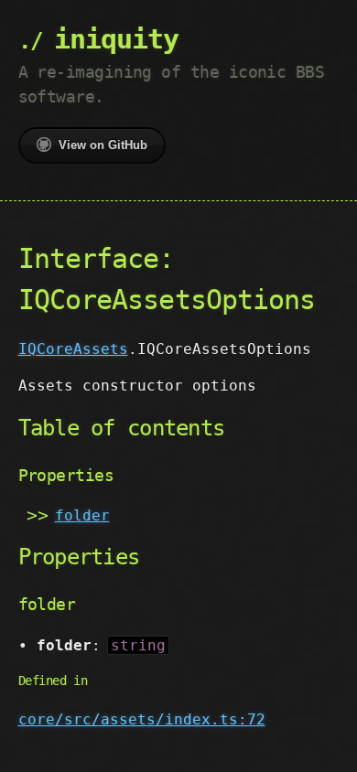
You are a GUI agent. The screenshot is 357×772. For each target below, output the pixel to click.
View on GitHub (103, 145)
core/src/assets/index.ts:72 (141, 719)
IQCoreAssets (73, 349)
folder (82, 515)
